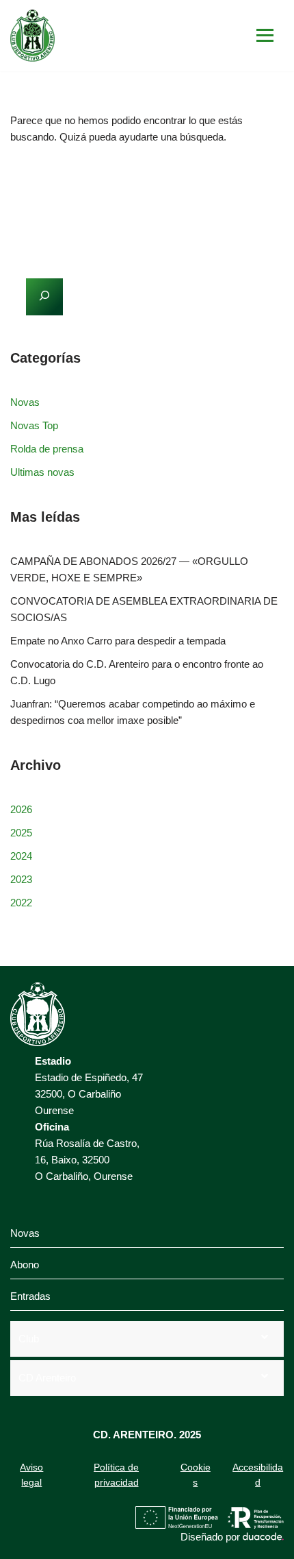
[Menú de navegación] (265, 35)
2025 (21, 832)
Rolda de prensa (46, 449)
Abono (24, 1264)
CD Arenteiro (47, 1377)
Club (28, 1338)
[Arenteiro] (32, 36)
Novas (25, 402)
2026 (21, 809)
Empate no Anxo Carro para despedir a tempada (118, 640)
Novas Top (34, 425)
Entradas (30, 1296)
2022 (21, 902)
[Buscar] (268, 178)
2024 (21, 856)
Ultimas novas (42, 472)
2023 (21, 879)
